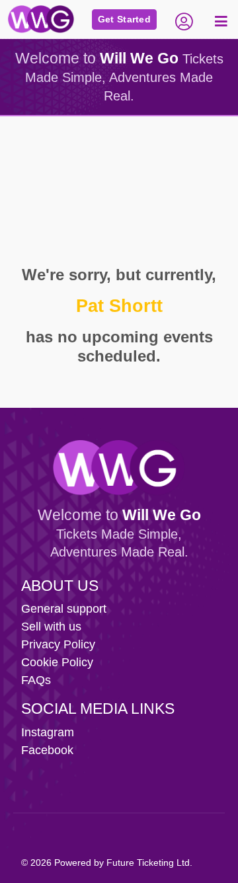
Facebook (47, 750)
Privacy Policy (58, 644)
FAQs (36, 680)
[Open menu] (219, 19)
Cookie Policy (57, 662)
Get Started (124, 19)
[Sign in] (184, 19)
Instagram (47, 732)
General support (63, 608)
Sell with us (51, 626)
